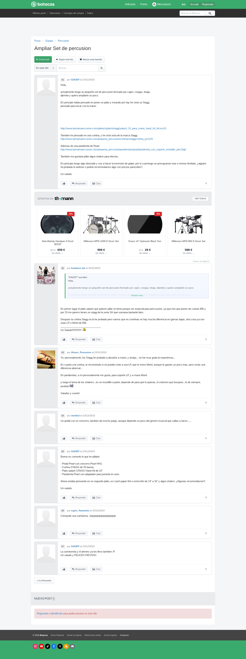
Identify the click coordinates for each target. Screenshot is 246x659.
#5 (63, 451)
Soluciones (55, 13)
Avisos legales (110, 635)
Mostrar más (137, 295)
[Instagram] (35, 646)
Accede (194, 4)
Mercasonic (164, 4)
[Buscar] (210, 13)
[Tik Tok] (47, 646)
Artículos (130, 4)
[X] (60, 646)
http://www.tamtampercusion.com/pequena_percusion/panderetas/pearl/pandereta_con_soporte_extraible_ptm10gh (123, 149)
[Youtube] (41, 646)
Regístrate (207, 4)
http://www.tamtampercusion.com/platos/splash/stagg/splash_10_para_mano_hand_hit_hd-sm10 (113, 128)
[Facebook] (53, 646)
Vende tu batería (74, 635)
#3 (63, 352)
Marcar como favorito (92, 59)
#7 (63, 546)
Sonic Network (57, 635)
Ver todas (200, 198)
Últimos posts (39, 13)
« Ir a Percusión (44, 580)
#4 (63, 416)
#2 (63, 268)
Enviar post (44, 59)
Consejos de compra (74, 13)
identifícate (57, 613)
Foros (143, 4)
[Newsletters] (72, 646)
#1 (63, 80)
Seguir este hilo (66, 59)
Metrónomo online (93, 635)
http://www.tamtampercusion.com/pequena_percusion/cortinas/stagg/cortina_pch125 (107, 139)
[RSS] (66, 646)
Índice (90, 13)
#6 (63, 511)
